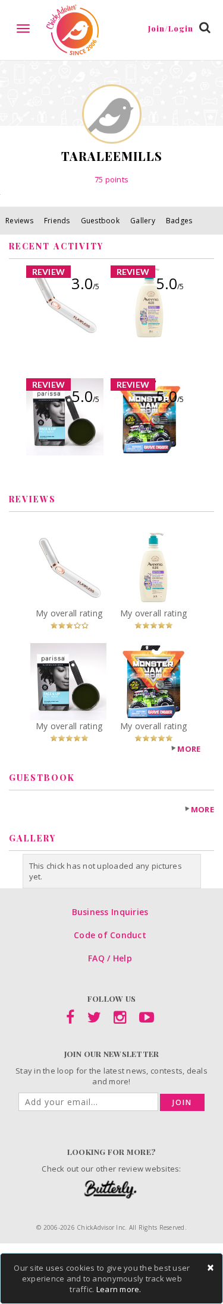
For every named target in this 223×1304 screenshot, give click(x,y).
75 (111, 179)
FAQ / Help (110, 958)
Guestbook (100, 221)
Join (182, 1102)
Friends (57, 221)
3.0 (85, 283)
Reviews (19, 221)
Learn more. (119, 1289)
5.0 (170, 283)
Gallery (142, 221)
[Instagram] (120, 1019)
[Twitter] (94, 1019)
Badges (179, 221)
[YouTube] (146, 1019)
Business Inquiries (110, 911)
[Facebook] (70, 1019)
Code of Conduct (110, 935)
